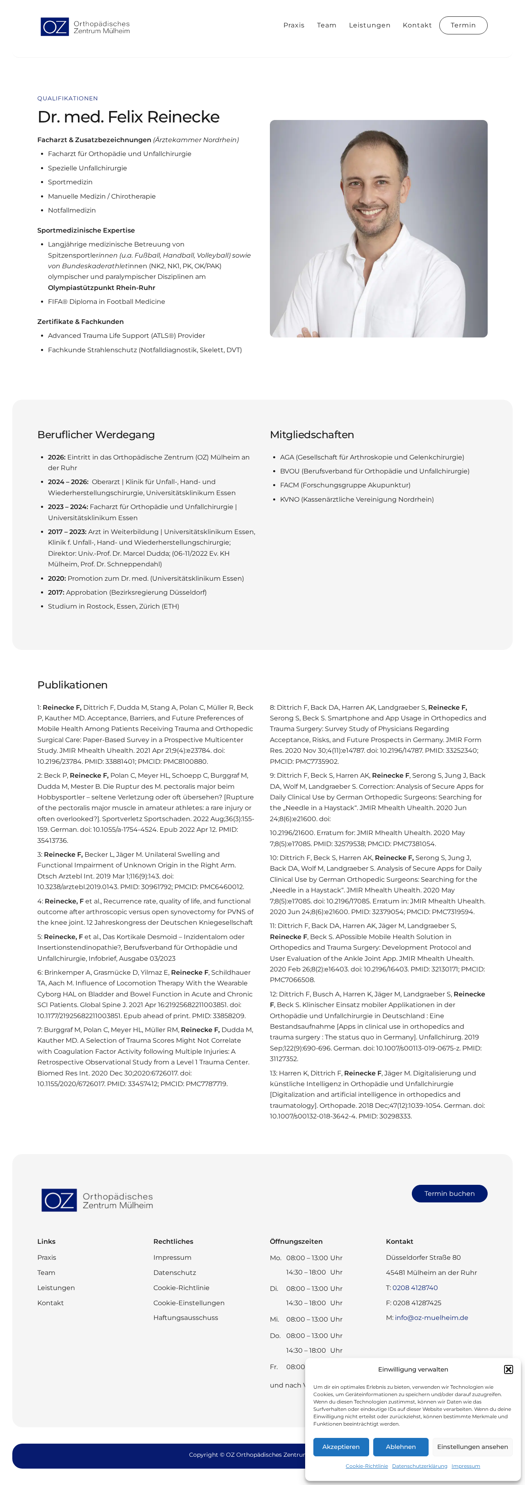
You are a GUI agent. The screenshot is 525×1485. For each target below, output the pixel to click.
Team (327, 25)
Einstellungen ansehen (472, 1447)
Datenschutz (174, 1273)
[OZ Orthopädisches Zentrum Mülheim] (86, 36)
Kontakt (417, 25)
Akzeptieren (341, 1447)
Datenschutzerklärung (419, 1466)
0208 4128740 (415, 1288)
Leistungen (370, 25)
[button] (508, 1369)
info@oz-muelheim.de (431, 1318)
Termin (463, 25)
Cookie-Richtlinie (367, 1466)
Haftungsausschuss (185, 1318)
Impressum (466, 1466)
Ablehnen (401, 1447)
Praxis (294, 25)
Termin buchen (450, 1194)
